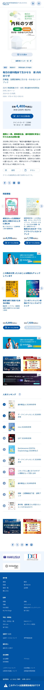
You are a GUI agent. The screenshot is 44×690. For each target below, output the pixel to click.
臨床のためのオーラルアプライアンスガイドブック (33, 231)
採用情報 (5, 662)
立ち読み (23, 54)
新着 (4, 601)
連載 (25, 601)
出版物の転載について (10, 671)
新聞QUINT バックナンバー (32, 607)
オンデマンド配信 (29, 624)
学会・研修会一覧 (8, 621)
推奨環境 (5, 679)
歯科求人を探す (8, 648)
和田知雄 (11, 88)
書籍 (5, 67)
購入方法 (5, 591)
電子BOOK (27, 585)
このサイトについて (9, 668)
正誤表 (26, 588)
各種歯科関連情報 (29, 671)
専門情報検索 (28, 638)
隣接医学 (12, 67)
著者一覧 (5, 588)
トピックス (27, 604)
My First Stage (7, 610)
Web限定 (6, 607)
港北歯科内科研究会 (32, 88)
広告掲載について (29, 668)
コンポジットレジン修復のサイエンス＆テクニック (33, 303)
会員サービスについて (10, 638)
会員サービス (7, 634)
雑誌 (25, 582)
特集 (4, 604)
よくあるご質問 (15, 679)
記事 (4, 597)
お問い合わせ (26, 679)
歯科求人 (5, 644)
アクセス (26, 659)
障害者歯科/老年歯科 (25, 67)
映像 (4, 585)
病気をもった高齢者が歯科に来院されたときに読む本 (11, 221)
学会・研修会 (7, 617)
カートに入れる (23, 116)
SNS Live (5, 624)
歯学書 (5, 578)
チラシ (32, 170)
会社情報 (5, 655)
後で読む (26, 610)
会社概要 (5, 659)
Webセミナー (28, 621)
